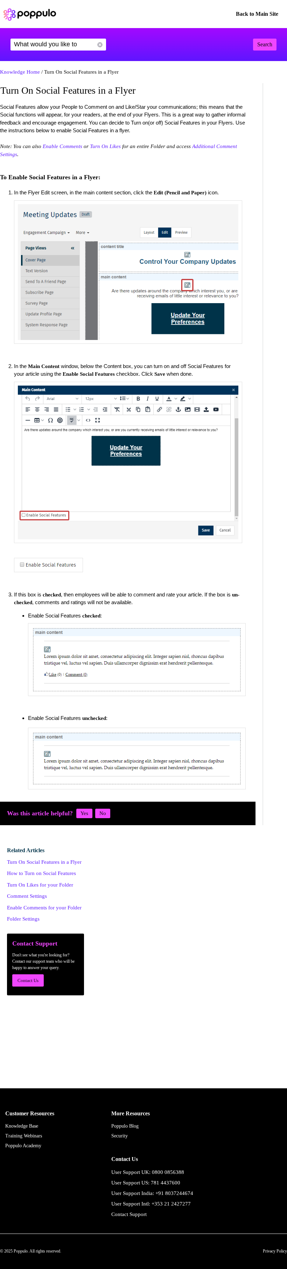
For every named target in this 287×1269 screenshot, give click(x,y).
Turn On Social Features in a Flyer (44, 862)
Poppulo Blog (125, 1126)
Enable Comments (62, 146)
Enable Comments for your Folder (44, 907)
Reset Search (100, 45)
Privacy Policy (275, 1251)
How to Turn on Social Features (41, 873)
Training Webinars (23, 1135)
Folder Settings (23, 919)
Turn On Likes (105, 146)
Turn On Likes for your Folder (40, 885)
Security (119, 1135)
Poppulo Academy (23, 1145)
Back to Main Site (257, 14)
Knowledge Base (21, 1126)
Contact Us (28, 980)
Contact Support (129, 1214)
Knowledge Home (20, 72)
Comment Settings (27, 896)
